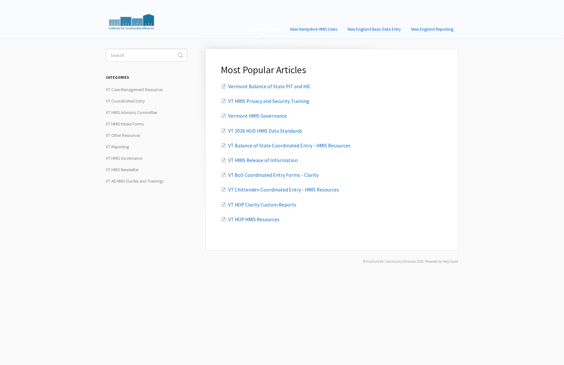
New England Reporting (432, 29)
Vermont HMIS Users (262, 29)
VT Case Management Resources (134, 89)
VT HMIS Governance (124, 158)
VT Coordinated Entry (125, 101)
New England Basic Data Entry (374, 29)
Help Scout (450, 261)
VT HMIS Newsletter (122, 170)
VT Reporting (117, 147)
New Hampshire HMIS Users (313, 29)
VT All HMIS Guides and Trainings (135, 181)
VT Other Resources (123, 135)
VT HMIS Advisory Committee (131, 112)
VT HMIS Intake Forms (125, 124)
